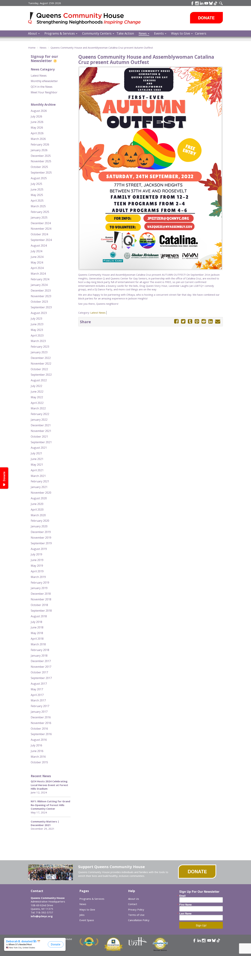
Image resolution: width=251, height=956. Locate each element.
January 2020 (39, 526)
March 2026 (38, 139)
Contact (132, 904)
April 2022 (37, 403)
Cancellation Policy (138, 920)
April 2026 (37, 133)
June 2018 (37, 627)
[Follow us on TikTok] (215, 3)
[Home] (32, 18)
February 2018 (40, 650)
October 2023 (39, 302)
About (33, 33)
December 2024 (41, 223)
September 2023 (41, 307)
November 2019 (41, 537)
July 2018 (36, 622)
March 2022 (38, 408)
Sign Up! (201, 925)
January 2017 (39, 712)
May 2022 (37, 397)
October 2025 (39, 167)
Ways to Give (181, 33)
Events (159, 33)
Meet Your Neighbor (44, 92)
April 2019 (37, 571)
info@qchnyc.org (42, 916)
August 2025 (39, 178)
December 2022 (41, 358)
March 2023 (38, 341)
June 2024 (37, 257)
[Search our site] (221, 3)
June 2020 (37, 504)
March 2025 (38, 206)
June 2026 (37, 122)
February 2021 (40, 481)
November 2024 (41, 228)
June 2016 (37, 751)
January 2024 (39, 285)
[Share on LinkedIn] (210, 321)
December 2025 (41, 156)
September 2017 (41, 678)
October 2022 (39, 369)
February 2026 (40, 144)
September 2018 (41, 610)
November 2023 (41, 296)
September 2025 (41, 172)
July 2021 (36, 453)
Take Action (125, 33)
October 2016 (39, 728)
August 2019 (39, 549)
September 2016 (41, 734)
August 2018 (39, 616)
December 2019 (41, 532)
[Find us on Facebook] (192, 3)
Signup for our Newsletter (44, 58)
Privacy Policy (136, 909)
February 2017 (40, 706)
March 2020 (38, 515)
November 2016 (41, 723)
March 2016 (38, 757)
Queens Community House (89, 18)
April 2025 (37, 200)
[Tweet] (183, 321)
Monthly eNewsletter (44, 81)
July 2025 (36, 184)
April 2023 (37, 335)
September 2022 (41, 375)
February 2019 (40, 582)
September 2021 (41, 442)
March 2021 (38, 476)
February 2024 (40, 279)
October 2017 (39, 672)
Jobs (82, 915)
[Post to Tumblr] (190, 321)
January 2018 (39, 655)
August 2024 (39, 245)
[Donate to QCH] (206, 17)
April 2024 (37, 268)
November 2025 (41, 161)
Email (182, 895)
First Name (185, 904)
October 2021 (39, 436)
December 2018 (41, 594)
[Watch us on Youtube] (206, 3)
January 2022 (39, 419)
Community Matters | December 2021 (45, 823)
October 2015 (39, 762)
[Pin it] (197, 321)
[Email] (217, 321)
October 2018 (39, 605)
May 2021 (37, 464)
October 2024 (39, 234)
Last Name (185, 913)
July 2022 (36, 386)
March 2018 (38, 644)
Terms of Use (136, 915)
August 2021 (39, 448)
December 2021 (41, 425)
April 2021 (37, 470)
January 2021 (39, 487)
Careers (200, 33)
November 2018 (41, 599)
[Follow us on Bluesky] (211, 3)
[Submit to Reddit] (203, 321)
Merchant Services (160, 950)
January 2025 (39, 217)
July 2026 (36, 116)
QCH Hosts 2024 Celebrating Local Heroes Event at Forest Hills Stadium (49, 785)
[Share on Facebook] (176, 321)
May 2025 (37, 195)
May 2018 (37, 633)
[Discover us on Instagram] (197, 3)
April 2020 (37, 509)
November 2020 (41, 493)
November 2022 (41, 363)
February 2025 (40, 212)
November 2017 (41, 667)
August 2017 (39, 683)
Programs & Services (60, 33)
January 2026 (39, 150)
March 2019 (38, 577)
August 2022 (39, 380)
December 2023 (41, 290)
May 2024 (37, 262)
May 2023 (37, 330)
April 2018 (37, 639)
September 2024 (41, 240)
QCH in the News (41, 87)
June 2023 (37, 324)
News (143, 33)
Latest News (39, 75)
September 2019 (41, 543)
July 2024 (36, 251)
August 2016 (39, 740)
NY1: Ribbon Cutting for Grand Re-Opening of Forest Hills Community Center (50, 805)
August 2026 (39, 111)
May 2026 (37, 127)
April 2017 (37, 695)
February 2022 (40, 414)
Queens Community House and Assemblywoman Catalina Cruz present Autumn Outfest (102, 47)
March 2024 (38, 273)
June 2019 (37, 560)
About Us (133, 898)
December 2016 (41, 717)
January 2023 (39, 352)
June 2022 (37, 391)
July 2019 (36, 554)
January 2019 (39, 588)
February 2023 (40, 346)
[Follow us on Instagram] (204, 940)
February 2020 (40, 521)
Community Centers (97, 33)
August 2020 (39, 498)
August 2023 (39, 313)
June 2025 (37, 189)
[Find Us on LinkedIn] (202, 3)
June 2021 (37, 459)
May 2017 (37, 689)
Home (32, 47)
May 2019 (37, 566)
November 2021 (41, 431)
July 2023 (36, 318)
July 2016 (36, 745)
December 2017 (41, 661)
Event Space (39, 39)
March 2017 (38, 700)
